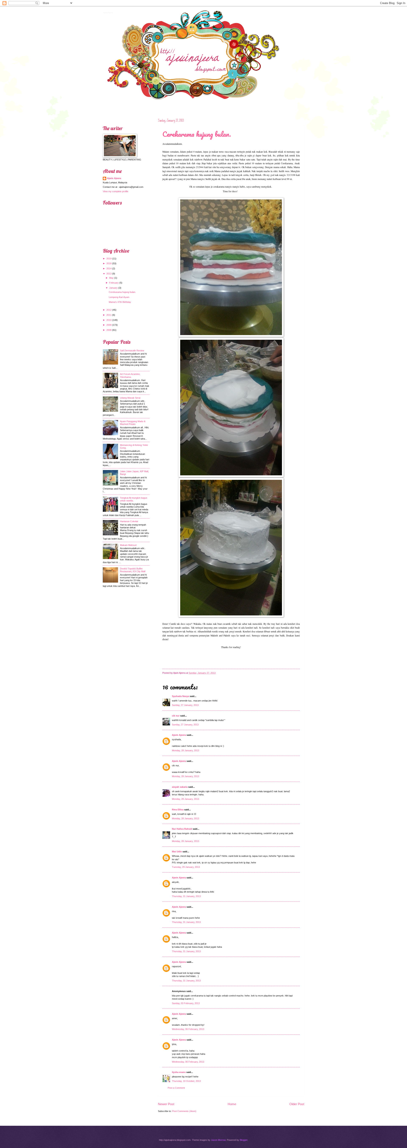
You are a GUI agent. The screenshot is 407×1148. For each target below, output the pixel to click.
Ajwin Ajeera (107, 12)
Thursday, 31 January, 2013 (186, 896)
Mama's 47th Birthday (120, 302)
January (113, 288)
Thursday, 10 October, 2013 (186, 1081)
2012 (109, 310)
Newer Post (166, 1104)
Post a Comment (176, 1088)
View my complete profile (115, 191)
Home (232, 1104)
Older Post (296, 1104)
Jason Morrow (218, 1140)
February (114, 282)
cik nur (176, 715)
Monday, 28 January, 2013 (185, 750)
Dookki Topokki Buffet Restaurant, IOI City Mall (132, 570)
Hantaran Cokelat (129, 521)
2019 (109, 258)
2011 (109, 315)
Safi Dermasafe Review (132, 350)
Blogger (243, 1140)
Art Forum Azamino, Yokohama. (130, 375)
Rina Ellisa (178, 809)
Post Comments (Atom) (184, 1111)
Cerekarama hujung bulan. (196, 134)
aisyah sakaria (180, 787)
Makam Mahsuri (128, 545)
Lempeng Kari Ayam (119, 297)
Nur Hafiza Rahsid (182, 829)
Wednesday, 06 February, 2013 (188, 1029)
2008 (109, 330)
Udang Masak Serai (130, 398)
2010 (109, 320)
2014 (109, 268)
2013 (109, 273)
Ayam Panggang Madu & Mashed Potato (132, 422)
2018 (109, 263)
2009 (109, 325)
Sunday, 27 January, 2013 (185, 705)
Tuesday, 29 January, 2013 (186, 867)
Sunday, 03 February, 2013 (186, 1003)
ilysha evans (179, 1072)
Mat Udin (177, 851)
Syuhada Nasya (180, 696)
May (111, 278)
